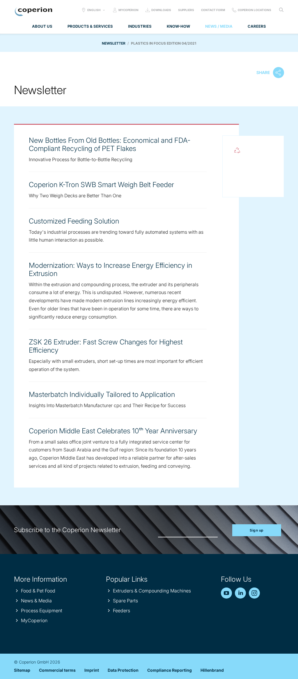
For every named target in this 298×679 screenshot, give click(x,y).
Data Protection (123, 670)
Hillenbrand (212, 670)
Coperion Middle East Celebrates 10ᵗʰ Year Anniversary (113, 431)
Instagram (254, 593)
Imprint (91, 670)
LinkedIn (240, 593)
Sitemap (22, 670)
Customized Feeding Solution (74, 221)
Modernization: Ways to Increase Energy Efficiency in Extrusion (110, 269)
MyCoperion (128, 10)
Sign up (257, 530)
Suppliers (186, 10)
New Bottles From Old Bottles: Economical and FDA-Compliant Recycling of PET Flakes (109, 144)
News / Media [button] (219, 26)
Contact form (213, 10)
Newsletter (113, 43)
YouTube (226, 593)
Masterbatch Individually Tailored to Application (102, 394)
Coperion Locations (254, 10)
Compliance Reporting (169, 670)
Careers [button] (257, 26)
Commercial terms (57, 670)
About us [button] (42, 26)
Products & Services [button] (90, 26)
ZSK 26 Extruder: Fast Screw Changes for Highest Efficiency (106, 346)
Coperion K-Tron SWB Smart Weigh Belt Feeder (101, 184)
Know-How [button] (178, 26)
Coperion (33, 11)
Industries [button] (140, 26)
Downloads (161, 10)
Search (281, 10)
